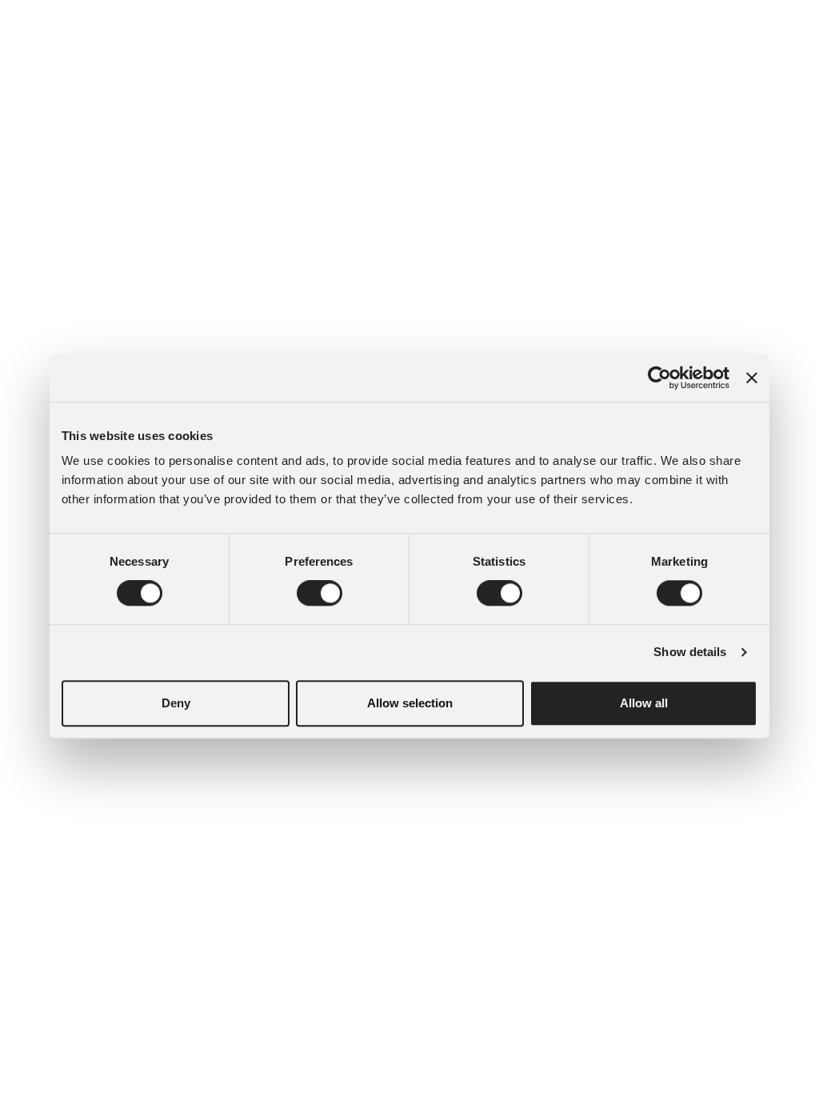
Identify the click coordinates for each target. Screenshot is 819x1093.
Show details (689, 652)
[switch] (319, 593)
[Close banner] (751, 377)
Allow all (644, 703)
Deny (176, 703)
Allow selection (410, 703)
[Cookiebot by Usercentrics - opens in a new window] (659, 378)
